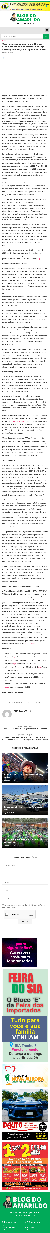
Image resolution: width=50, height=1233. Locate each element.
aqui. (15, 657)
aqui (39, 259)
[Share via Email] (39, 702)
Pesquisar (46, 36)
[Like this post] (29, 702)
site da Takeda (30, 643)
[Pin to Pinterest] (36, 702)
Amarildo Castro (22, 711)
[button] (47, 30)
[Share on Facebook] (31, 702)
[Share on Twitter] (34, 702)
